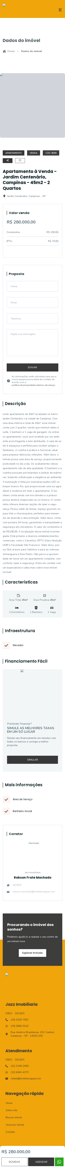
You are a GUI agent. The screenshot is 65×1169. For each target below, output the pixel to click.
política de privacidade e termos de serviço (33, 385)
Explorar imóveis (32, 953)
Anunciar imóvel (13, 1124)
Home (11, 51)
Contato (8, 1132)
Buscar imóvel (12, 1117)
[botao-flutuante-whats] (59, 1162)
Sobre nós (10, 1110)
